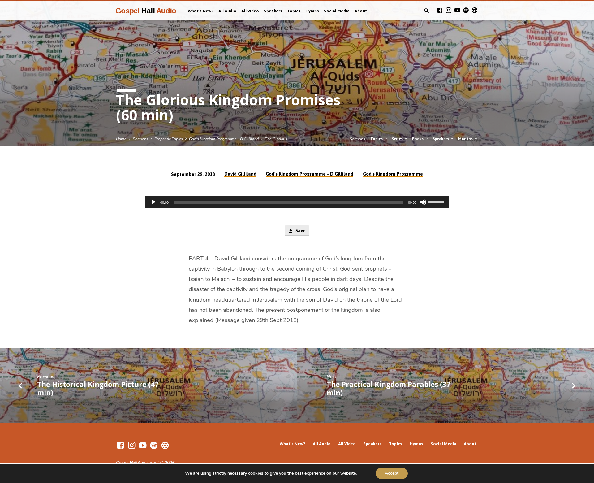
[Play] (153, 202)
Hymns (312, 10)
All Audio (227, 10)
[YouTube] (457, 10)
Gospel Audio (145, 11)
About (361, 10)
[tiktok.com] (474, 10)
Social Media (337, 10)
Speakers (273, 10)
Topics (293, 10)
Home (121, 138)
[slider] (437, 201)
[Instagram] (448, 10)
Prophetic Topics (168, 138)
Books (418, 139)
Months (466, 139)
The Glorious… (277, 138)
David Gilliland (240, 173)
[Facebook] (440, 10)
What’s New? (200, 10)
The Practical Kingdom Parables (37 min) (388, 389)
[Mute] (423, 202)
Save (300, 230)
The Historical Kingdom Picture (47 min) (98, 389)
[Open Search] (426, 11)
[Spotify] (466, 10)
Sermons (140, 138)
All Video (250, 10)
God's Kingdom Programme (393, 173)
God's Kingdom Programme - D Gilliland (224, 138)
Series (398, 139)
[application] (297, 202)
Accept (391, 473)
